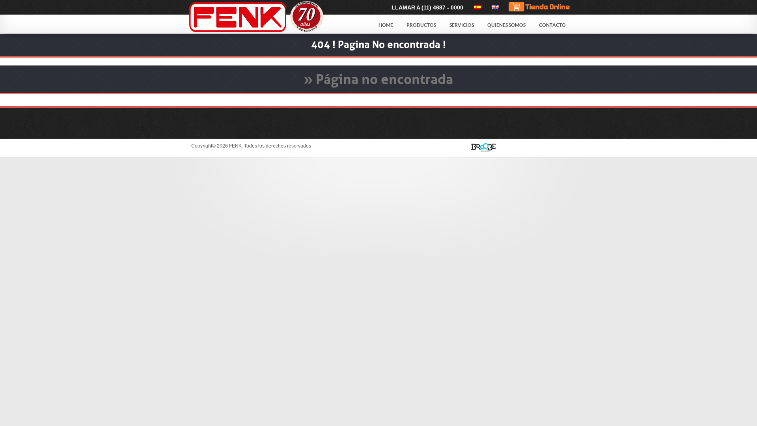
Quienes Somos (506, 25)
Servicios (461, 25)
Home (385, 25)
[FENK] (276, 17)
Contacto (552, 25)
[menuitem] (476, 7)
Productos (421, 25)
